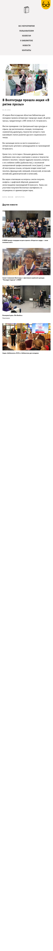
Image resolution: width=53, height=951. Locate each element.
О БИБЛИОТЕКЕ (26, 41)
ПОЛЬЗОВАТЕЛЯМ (26, 31)
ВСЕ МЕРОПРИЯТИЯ (26, 26)
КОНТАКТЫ (26, 50)
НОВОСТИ (26, 45)
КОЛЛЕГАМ (26, 36)
